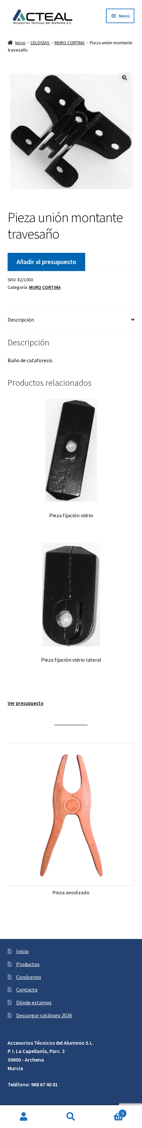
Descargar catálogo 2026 (44, 1015)
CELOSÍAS (40, 43)
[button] (124, 77)
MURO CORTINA (69, 43)
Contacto (27, 989)
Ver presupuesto (26, 703)
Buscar (70, 1117)
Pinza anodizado (71, 892)
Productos (28, 964)
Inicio (20, 43)
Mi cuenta (23, 1117)
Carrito (109, 1111)
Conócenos (28, 977)
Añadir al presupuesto (46, 262)
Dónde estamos (34, 1002)
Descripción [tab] (21, 319)
